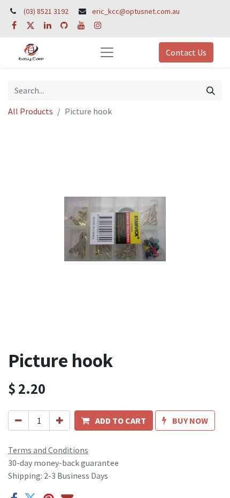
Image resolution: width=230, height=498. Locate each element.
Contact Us (186, 52)
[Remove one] (18, 420)
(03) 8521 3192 (46, 11)
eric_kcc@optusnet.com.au (136, 11)
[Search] (211, 90)
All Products (30, 111)
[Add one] (59, 420)
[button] (113, 420)
